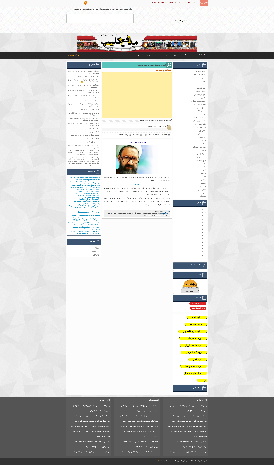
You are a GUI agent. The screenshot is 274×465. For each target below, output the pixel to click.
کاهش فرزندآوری (94, 227)
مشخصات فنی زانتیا (92, 101)
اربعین (81, 177)
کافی (204, 170)
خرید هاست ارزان (193, 345)
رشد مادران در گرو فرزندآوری (88, 199)
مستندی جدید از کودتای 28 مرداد (89, 221)
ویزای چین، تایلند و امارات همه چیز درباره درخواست (188, 442)
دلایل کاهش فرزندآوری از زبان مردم (89, 195)
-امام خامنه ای (201, 71)
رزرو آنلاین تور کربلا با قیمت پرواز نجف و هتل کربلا (83, 96)
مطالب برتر (202, 190)
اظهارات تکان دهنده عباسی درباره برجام (88, 179)
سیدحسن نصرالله (199, 147)
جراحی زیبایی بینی (79, 185)
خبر (192, 55)
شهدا (204, 150)
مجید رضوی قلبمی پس (91, 142)
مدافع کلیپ (94, 212)
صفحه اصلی (202, 55)
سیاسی (140, 55)
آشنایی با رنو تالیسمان (91, 138)
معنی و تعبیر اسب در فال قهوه (88, 76)
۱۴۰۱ (203, 219)
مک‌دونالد (76, 221)
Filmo (97, 248)
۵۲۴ (204, 78)
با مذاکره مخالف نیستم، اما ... (80, 183)
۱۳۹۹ (203, 226)
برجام (98, 185)
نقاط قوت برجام (95, 223)
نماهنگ (87, 223)
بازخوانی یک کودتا (94, 183)
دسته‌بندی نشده (200, 118)
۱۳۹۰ (203, 252)
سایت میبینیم (196, 324)
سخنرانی (150, 55)
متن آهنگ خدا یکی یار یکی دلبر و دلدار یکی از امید (189, 421)
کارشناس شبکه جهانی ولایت (82, 225)
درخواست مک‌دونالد (79, 193)
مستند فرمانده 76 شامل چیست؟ (78, 217)
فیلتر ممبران (94, 132)
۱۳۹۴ (203, 239)
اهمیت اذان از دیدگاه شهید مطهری (130, 213)
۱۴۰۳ (203, 213)
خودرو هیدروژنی (93, 129)
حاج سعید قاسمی (200, 95)
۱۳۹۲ (203, 245)
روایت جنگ (202, 137)
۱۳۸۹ (203, 255)
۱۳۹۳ (203, 242)
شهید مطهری (159, 211)
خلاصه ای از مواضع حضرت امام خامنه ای (88, 189)
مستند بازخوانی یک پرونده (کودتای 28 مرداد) (86, 215)
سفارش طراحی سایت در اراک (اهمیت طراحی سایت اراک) (83, 124)
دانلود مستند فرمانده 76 (92, 193)
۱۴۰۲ (203, 216)
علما (204, 167)
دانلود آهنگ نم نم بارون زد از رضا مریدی (84, 135)
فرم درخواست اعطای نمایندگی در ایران (88, 205)
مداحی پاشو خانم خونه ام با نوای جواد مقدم (85, 208)
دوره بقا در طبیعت (193, 338)
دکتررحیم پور (201, 127)
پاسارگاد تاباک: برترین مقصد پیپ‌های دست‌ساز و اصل (83, 72)
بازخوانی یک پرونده (73, 181)
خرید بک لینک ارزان (198, 304)
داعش (81, 191)
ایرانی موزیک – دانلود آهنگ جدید (87, 109)
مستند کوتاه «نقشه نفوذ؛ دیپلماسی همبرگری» (86, 219)
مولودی (203, 193)
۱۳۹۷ (203, 232)
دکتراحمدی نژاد (200, 124)
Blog (204, 82)
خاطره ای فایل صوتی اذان (76, 187)
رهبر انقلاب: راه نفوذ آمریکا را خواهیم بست (87, 201)
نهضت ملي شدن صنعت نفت (76, 223)
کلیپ (86, 227)
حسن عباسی (201, 108)
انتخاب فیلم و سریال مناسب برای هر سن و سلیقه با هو (188, 416)
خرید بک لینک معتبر (198, 308)
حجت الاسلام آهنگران (198, 101)
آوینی (204, 85)
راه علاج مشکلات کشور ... (92, 197)
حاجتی (203, 98)
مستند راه (202, 186)
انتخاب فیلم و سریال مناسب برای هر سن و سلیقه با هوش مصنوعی (173, 3)
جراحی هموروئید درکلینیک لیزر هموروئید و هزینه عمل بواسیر (83, 91)
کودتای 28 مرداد (95, 230)
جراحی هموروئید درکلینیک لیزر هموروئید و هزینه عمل (187, 426)
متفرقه (203, 173)
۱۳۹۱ (203, 249)
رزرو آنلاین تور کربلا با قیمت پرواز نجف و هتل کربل (189, 431)
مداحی (176, 55)
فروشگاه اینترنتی (193, 352)
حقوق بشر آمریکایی (92, 187)
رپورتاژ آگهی (201, 134)
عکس (185, 55)
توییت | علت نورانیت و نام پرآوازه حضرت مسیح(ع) (83, 146)
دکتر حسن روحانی (199, 121)
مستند (159, 55)
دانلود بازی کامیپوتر (192, 331)
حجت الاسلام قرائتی (199, 104)
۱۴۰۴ (203, 209)
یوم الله (203, 196)
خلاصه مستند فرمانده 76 (92, 191)
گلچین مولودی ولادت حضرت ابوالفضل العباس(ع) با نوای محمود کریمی (85, 233)
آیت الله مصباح (200, 88)
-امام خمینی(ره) (200, 75)
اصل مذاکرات (74, 177)
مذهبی (168, 55)
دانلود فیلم (197, 317)
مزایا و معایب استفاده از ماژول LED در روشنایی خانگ (188, 452)
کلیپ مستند (78, 227)
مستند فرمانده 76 (94, 217)
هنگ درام (95, 251)
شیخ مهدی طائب (200, 160)
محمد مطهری (147, 215)
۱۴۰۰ (203, 222)
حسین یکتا (202, 111)
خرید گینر (197, 359)
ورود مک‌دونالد (95, 225)
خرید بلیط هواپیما (193, 366)
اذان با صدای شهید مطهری (157, 127)
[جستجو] (169, 65)
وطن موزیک (95, 255)
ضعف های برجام (87, 203)
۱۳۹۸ (203, 229)
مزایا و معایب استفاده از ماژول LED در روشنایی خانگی (83, 114)
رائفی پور (202, 131)
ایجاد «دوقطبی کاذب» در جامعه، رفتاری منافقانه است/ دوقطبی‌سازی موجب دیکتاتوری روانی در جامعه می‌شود (83, 152)
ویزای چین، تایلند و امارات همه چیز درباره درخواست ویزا (83, 105)
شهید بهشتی (201, 154)
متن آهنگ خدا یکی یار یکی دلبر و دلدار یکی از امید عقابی (83, 86)
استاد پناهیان (201, 91)
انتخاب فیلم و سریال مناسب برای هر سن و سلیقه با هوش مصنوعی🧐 (83, 81)
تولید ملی (91, 185)
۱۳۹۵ (203, 235)
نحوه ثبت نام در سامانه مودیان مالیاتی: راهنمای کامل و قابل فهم (83, 119)
